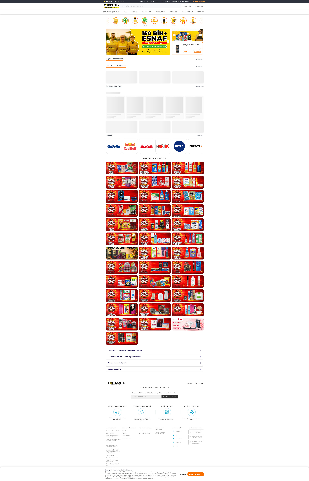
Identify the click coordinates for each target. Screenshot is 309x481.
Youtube (178, 442)
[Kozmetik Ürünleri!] (122, 196)
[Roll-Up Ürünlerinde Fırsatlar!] (188, 295)
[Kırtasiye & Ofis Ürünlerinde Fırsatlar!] (155, 182)
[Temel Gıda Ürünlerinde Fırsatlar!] (122, 239)
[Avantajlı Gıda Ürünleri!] (122, 224)
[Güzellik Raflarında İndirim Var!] (188, 309)
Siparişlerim (190, 383)
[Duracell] (195, 146)
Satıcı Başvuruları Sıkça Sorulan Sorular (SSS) (112, 446)
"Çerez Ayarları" (165, 475)
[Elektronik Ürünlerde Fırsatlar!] (155, 295)
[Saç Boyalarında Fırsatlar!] (122, 309)
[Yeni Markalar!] (122, 338)
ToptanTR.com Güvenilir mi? (112, 464)
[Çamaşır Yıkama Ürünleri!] (155, 196)
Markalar (141, 430)
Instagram (178, 438)
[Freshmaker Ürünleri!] (122, 295)
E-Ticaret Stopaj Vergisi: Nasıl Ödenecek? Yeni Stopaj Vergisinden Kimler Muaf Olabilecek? (113, 451)
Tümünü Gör (199, 59)
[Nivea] (179, 146)
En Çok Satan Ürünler (144, 433)
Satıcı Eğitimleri (126, 438)
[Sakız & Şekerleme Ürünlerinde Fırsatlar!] (188, 196)
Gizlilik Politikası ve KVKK (112, 430)
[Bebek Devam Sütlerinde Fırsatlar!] (188, 210)
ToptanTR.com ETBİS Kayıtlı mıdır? (112, 460)
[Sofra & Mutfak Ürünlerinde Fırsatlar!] (155, 309)
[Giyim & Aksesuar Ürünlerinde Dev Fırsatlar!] (122, 324)
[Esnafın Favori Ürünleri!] (122, 168)
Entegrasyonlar (110, 455)
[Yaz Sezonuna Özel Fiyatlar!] (155, 210)
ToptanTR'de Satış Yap (198, 1)
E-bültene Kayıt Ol (169, 396)
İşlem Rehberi (199, 383)
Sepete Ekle (197, 51)
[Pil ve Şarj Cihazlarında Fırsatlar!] (155, 267)
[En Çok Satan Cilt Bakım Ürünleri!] (155, 239)
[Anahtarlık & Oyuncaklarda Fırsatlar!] (122, 267)
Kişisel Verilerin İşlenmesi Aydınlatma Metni (112, 436)
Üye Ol (124, 430)
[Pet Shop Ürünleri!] (122, 182)
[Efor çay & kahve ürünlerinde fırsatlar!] (122, 253)
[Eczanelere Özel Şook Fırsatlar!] (187, 35)
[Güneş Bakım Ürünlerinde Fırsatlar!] (188, 168)
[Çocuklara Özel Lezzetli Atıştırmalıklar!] (155, 281)
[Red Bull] (130, 146)
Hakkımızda (142, 1)
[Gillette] (113, 146)
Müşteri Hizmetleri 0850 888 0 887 (181, 1)
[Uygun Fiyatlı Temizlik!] (188, 253)
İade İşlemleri (126, 435)
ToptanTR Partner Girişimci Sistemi (160, 433)
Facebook (179, 431)
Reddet (129, 477)
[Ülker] (146, 146)
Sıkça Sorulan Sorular (111, 457)
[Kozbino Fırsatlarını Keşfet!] (188, 324)
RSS (177, 446)
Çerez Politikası (124, 478)
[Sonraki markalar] (201, 146)
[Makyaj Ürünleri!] (188, 281)
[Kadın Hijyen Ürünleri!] (122, 281)
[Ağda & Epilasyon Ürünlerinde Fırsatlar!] (155, 253)
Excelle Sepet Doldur (152, 1)
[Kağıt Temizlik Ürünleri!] (188, 224)
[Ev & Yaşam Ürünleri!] (122, 210)
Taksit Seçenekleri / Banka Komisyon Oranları (113, 440)
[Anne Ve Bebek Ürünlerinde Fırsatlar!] (188, 182)
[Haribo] (163, 146)
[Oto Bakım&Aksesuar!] (155, 224)
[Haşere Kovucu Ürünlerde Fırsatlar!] (155, 168)
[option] (138, 42)
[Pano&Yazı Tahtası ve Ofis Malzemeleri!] (155, 324)
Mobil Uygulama (166, 1)
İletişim (124, 433)
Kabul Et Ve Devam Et (195, 474)
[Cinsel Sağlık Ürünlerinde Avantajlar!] (188, 267)
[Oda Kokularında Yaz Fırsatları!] (188, 239)
